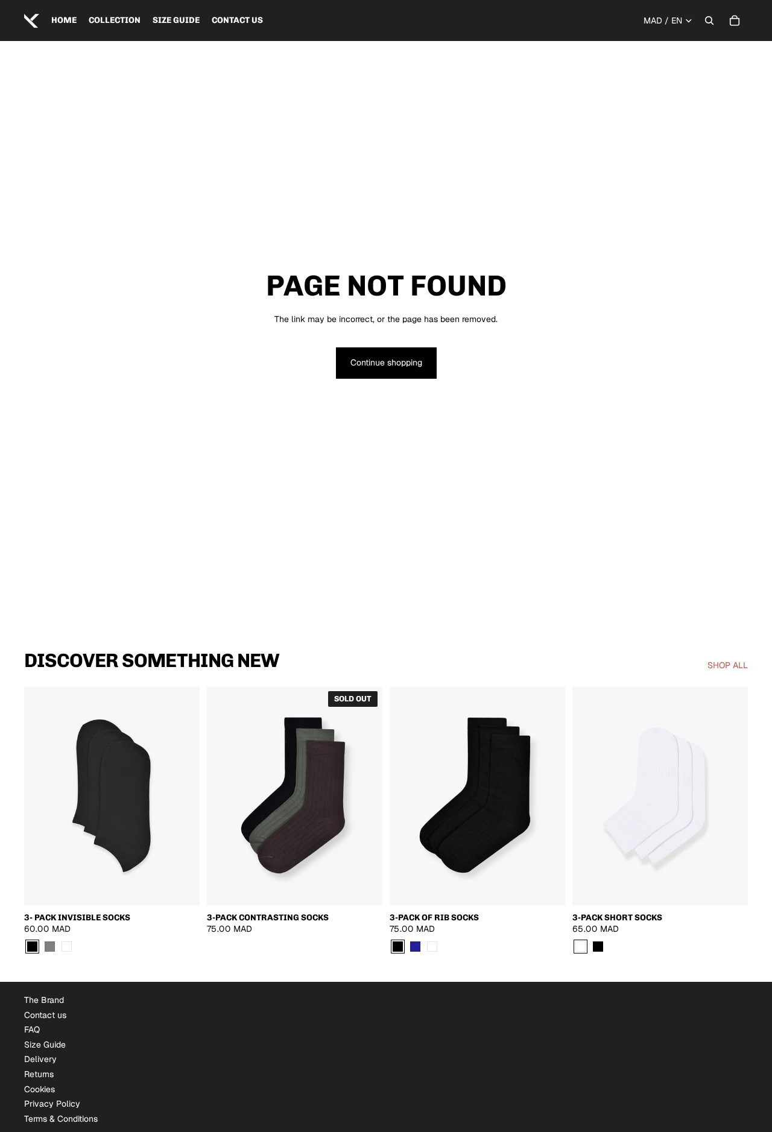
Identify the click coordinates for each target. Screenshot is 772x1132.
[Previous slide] (42, 796)
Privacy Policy (52, 1103)
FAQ (32, 1029)
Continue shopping (386, 362)
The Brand (44, 999)
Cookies (39, 1089)
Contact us (45, 1015)
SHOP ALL (727, 665)
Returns (39, 1074)
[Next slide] (181, 796)
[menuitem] (64, 20)
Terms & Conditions (61, 1118)
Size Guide (45, 1044)
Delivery (40, 1059)
